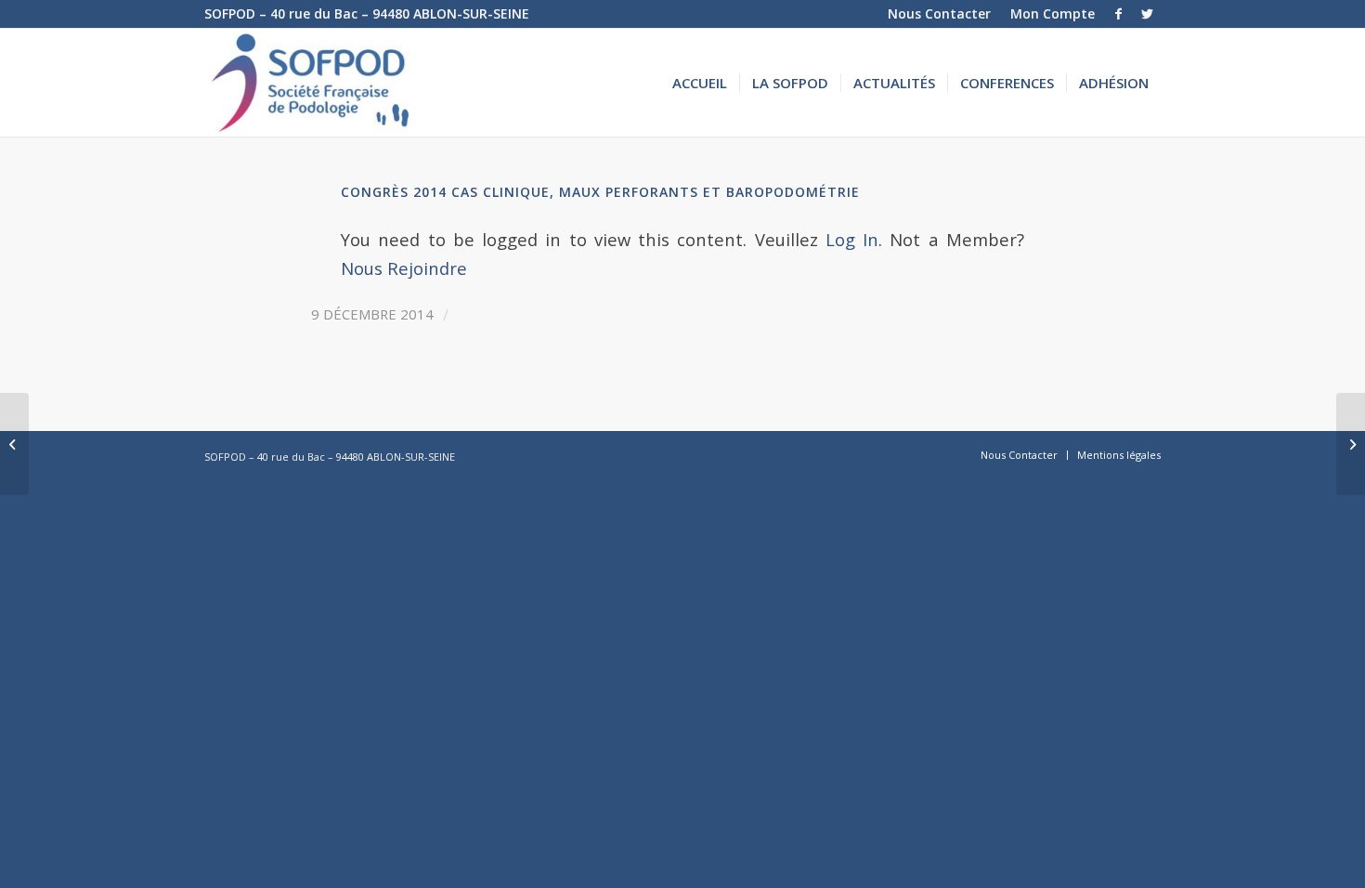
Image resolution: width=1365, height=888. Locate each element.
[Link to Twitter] (1147, 14)
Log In (852, 239)
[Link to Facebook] (1118, 14)
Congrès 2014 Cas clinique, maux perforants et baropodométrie (600, 192)
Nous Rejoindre (404, 268)
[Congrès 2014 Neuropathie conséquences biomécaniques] (14, 444)
